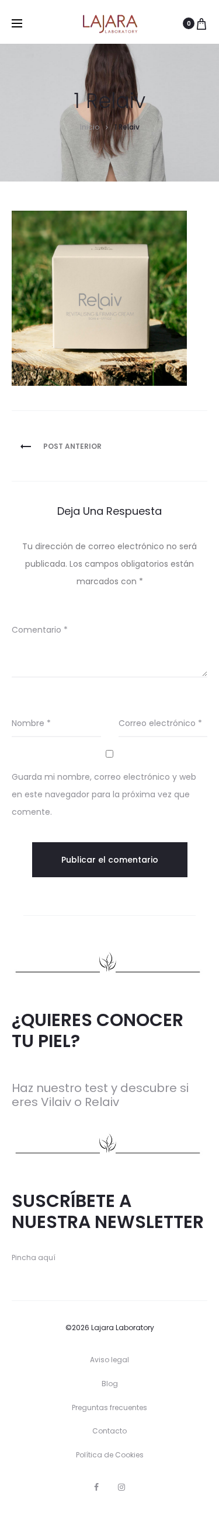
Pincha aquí (33, 1257)
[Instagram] (121, 1487)
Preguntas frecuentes (109, 1407)
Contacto (109, 1431)
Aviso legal (109, 1360)
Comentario (40, 630)
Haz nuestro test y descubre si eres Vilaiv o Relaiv (100, 1095)
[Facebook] (96, 1487)
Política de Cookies (110, 1455)
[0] (201, 23)
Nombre (31, 723)
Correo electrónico (160, 723)
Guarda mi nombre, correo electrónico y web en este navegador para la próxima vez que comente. (104, 794)
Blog (110, 1384)
